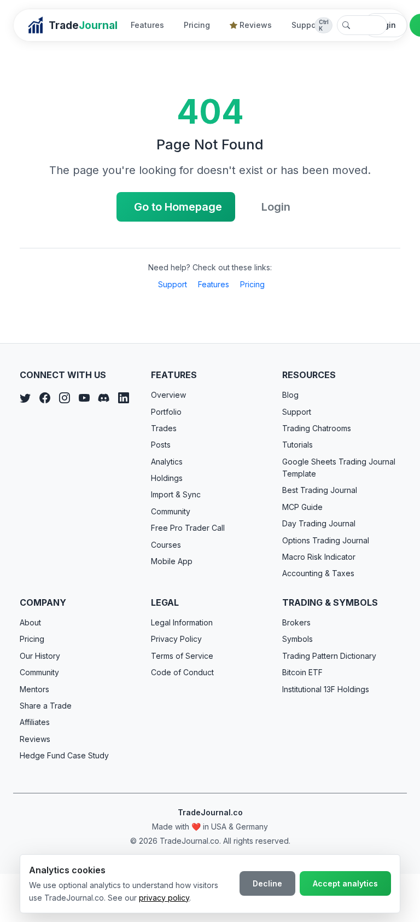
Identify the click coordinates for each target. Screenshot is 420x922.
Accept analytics (345, 883)
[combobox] (362, 25)
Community (170, 511)
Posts (161, 444)
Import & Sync (176, 494)
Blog (290, 394)
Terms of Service (182, 655)
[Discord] (103, 398)
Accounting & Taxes (318, 573)
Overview (168, 394)
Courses (166, 544)
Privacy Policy (176, 638)
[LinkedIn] (123, 398)
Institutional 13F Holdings (325, 689)
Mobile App (171, 561)
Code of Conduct (182, 672)
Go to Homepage (178, 206)
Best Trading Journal (319, 490)
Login (275, 206)
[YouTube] (84, 398)
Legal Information (182, 622)
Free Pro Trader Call (188, 527)
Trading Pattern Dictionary (329, 655)
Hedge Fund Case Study (64, 755)
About (30, 622)
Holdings (167, 478)
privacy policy (164, 897)
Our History (40, 655)
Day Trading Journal (318, 523)
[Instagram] (64, 398)
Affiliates (35, 722)
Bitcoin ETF (302, 672)
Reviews (256, 25)
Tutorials (297, 444)
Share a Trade (46, 705)
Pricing (197, 25)
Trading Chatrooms (316, 428)
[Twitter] (25, 398)
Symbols (297, 638)
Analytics (167, 461)
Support (306, 25)
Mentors (34, 689)
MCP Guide (302, 507)
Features (147, 25)
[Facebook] (44, 398)
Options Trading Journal (325, 540)
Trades (164, 428)
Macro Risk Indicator (318, 556)
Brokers (296, 622)
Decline (267, 883)
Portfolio (166, 411)
